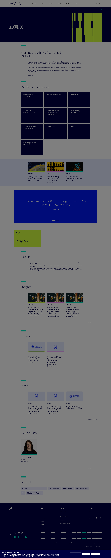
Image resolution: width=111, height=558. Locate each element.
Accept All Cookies (95, 553)
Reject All (86, 553)
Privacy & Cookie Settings (75, 553)
